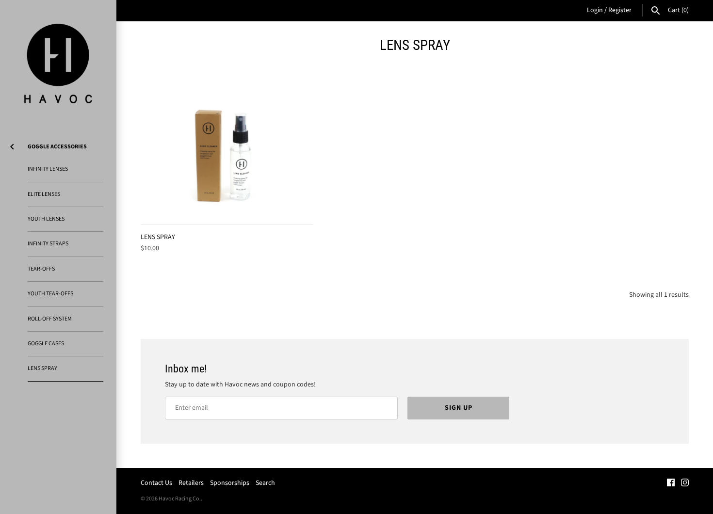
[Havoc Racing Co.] (58, 63)
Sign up (458, 408)
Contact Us (156, 483)
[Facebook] (671, 483)
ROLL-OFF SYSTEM (50, 319)
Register (620, 10)
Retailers (191, 483)
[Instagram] (685, 483)
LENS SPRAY (42, 368)
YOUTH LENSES (46, 219)
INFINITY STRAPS (48, 244)
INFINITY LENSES (48, 169)
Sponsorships (229, 483)
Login (595, 10)
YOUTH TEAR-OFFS (50, 293)
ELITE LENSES (44, 194)
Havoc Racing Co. (180, 499)
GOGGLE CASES (46, 343)
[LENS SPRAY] (227, 156)
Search (265, 483)
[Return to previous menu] (12, 145)
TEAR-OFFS (41, 269)
